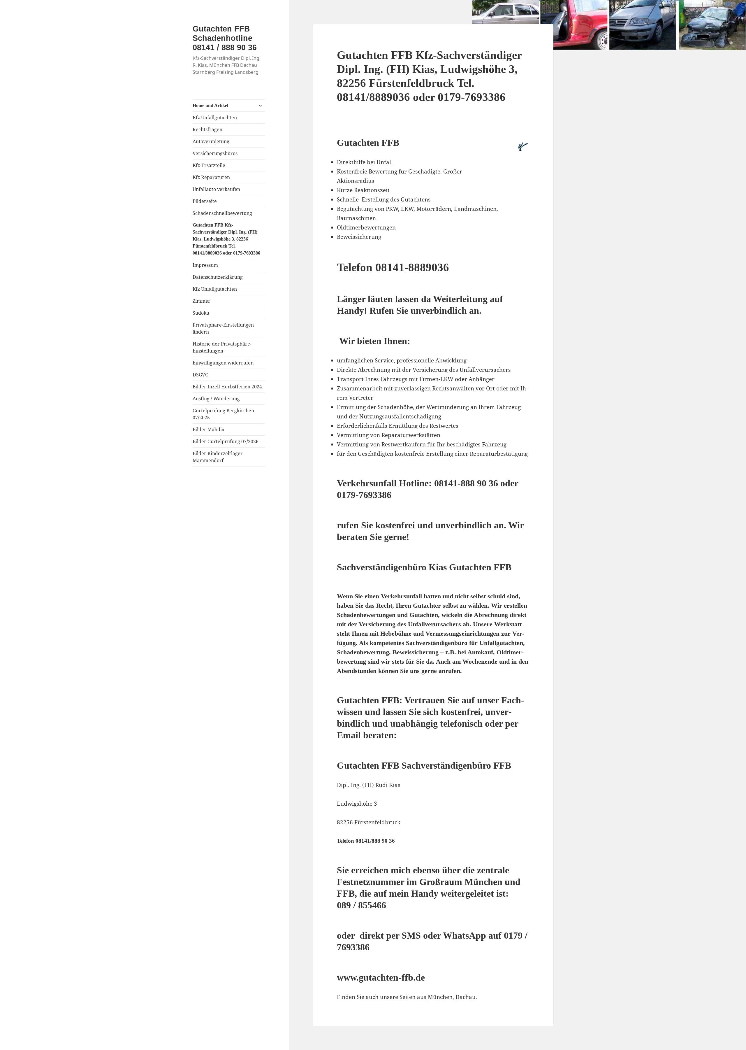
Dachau (465, 997)
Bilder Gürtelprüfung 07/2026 (225, 441)
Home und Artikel (210, 105)
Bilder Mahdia (208, 429)
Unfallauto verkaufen (216, 189)
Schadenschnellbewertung (222, 213)
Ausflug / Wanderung (216, 398)
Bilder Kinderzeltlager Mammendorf (218, 457)
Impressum (205, 265)
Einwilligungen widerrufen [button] (223, 363)
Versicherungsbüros (215, 153)
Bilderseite (205, 201)
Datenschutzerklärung (218, 277)
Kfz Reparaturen (211, 177)
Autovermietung (211, 141)
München (440, 997)
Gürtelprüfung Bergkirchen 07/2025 (223, 414)
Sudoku (201, 313)
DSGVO (201, 374)
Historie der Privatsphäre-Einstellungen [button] (222, 347)
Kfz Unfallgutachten (215, 117)
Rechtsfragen (207, 129)
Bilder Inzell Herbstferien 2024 (227, 386)
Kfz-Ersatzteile (209, 165)
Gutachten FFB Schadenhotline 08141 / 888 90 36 (225, 38)
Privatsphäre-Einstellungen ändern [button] (223, 328)
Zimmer (201, 301)
